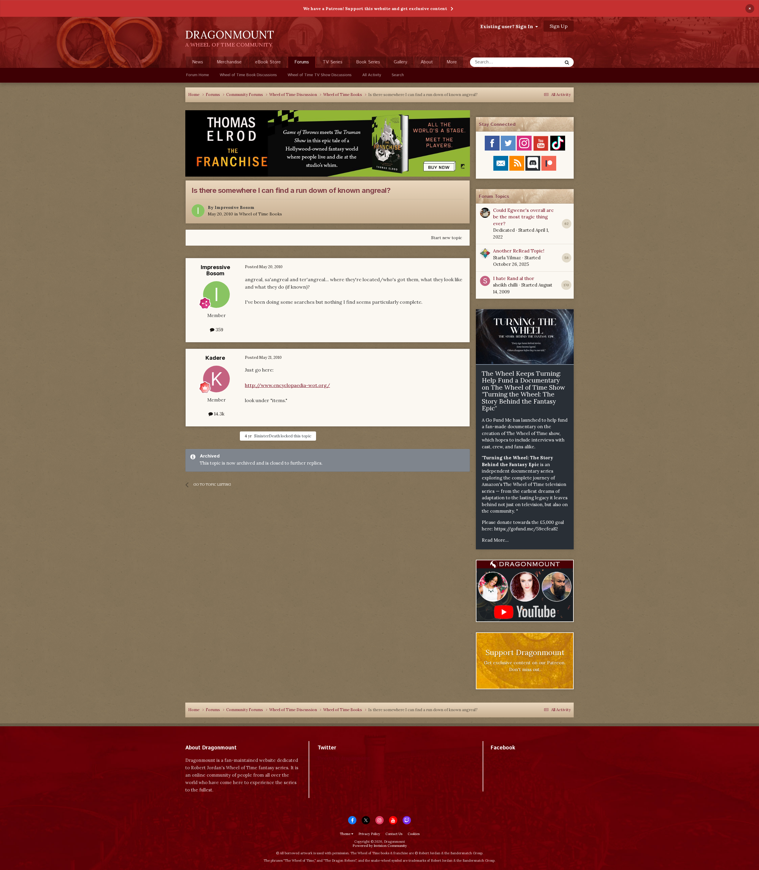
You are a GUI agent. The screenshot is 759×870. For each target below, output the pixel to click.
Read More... (495, 540)
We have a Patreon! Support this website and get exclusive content (375, 8)
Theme (345, 834)
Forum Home (197, 75)
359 (218, 329)
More (452, 62)
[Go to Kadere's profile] (216, 379)
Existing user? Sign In (507, 26)
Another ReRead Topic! (518, 251)
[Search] (567, 62)
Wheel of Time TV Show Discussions (320, 75)
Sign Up (558, 26)
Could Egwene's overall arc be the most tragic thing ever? (523, 216)
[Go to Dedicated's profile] (485, 213)
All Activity (371, 75)
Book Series (368, 62)
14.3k (218, 414)
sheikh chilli (505, 285)
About (427, 62)
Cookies (414, 834)
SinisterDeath (267, 436)
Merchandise (229, 62)
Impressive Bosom (234, 207)
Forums (301, 62)
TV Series (332, 62)
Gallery (400, 62)
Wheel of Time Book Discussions (248, 75)
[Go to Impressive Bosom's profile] (198, 210)
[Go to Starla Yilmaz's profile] (485, 253)
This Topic (544, 62)
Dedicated (504, 230)
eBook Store (268, 62)
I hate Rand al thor (513, 278)
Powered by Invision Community (380, 845)
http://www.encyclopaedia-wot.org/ (287, 385)
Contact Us (393, 834)
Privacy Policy (369, 834)
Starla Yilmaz (507, 257)
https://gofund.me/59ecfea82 (526, 529)
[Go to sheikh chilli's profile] (485, 281)
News (197, 62)
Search (398, 75)
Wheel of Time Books (260, 214)
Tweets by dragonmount (344, 758)
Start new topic (446, 237)
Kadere (215, 358)
